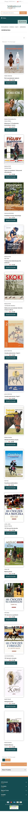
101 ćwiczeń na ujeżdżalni (11, 615)
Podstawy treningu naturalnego (12, 215)
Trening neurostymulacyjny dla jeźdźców (12, 261)
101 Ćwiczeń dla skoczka (11, 528)
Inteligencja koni (8, 701)
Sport (3, 764)
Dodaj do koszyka (11, 82)
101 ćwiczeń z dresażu (10, 658)
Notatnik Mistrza (8, 745)
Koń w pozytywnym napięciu (11, 78)
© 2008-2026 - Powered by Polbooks (14, 804)
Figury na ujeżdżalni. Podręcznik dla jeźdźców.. (13, 171)
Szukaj (23, 12)
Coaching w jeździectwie (11, 483)
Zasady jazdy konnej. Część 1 (12, 396)
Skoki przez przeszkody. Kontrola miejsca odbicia (13, 308)
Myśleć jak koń (8, 571)
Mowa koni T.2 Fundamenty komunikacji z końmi (11, 124)
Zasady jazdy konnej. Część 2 (12, 353)
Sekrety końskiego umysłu (11, 439)
